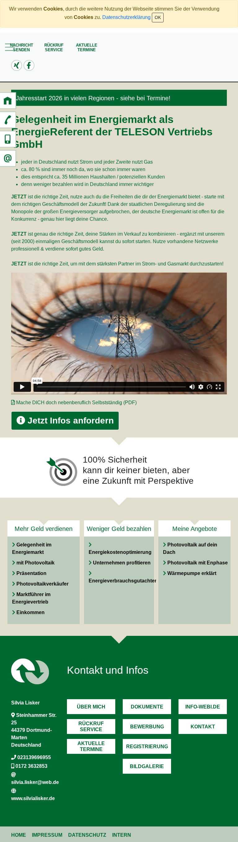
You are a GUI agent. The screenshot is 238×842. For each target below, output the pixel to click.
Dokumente (147, 706)
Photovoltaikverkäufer (42, 583)
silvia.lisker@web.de (35, 782)
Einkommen (30, 612)
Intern (121, 835)
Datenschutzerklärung (126, 17)
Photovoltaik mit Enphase (197, 562)
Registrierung (147, 746)
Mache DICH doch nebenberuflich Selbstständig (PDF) (76, 402)
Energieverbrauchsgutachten (123, 580)
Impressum (47, 835)
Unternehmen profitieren (122, 562)
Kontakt (203, 726)
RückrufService (54, 47)
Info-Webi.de (202, 706)
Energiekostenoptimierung (120, 552)
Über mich (91, 706)
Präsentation (31, 573)
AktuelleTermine (86, 47)
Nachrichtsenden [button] (21, 47)
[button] (7, 100)
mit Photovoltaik (35, 562)
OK (158, 17)
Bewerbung (147, 726)
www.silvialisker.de (33, 798)
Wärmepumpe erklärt (191, 573)
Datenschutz (87, 835)
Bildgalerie (147, 766)
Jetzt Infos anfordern (69, 420)
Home (18, 835)
